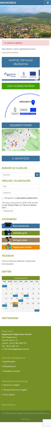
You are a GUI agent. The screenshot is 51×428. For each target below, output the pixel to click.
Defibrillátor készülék (11, 371)
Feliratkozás (8, 210)
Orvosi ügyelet (9, 394)
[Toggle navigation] (47, 2)
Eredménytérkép (21, 125)
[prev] (3, 278)
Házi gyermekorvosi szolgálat (15, 389)
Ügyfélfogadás (9, 361)
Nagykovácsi (8, 2)
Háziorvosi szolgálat (11, 384)
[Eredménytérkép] (21, 139)
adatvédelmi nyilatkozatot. (27, 198)
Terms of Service (29, 205)
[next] (38, 278)
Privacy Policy (13, 205)
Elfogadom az (21, 198)
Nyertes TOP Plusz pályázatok (21, 62)
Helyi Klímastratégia (20, 86)
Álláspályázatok (9, 366)
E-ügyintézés (20, 158)
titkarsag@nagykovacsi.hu (18, 349)
